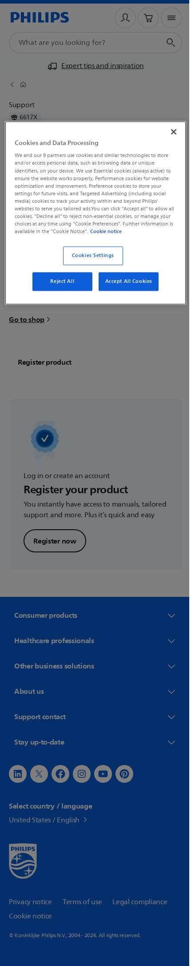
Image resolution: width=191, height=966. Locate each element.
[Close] (167, 131)
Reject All (59, 288)
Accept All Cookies (125, 288)
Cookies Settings (89, 262)
